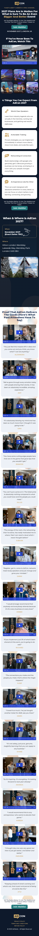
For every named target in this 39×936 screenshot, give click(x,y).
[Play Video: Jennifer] (19, 442)
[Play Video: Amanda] (19, 765)
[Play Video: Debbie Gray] (19, 590)
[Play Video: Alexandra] (19, 332)
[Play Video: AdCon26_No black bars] (19, 53)
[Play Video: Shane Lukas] (19, 729)
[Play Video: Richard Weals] (19, 625)
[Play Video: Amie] (19, 368)
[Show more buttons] (35, 63)
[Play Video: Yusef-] (19, 661)
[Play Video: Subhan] (19, 516)
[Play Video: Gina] (19, 406)
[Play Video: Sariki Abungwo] (19, 554)
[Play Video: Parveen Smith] (19, 834)
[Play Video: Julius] (19, 478)
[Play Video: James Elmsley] (19, 697)
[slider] (19, 63)
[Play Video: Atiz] (19, 869)
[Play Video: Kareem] (19, 798)
